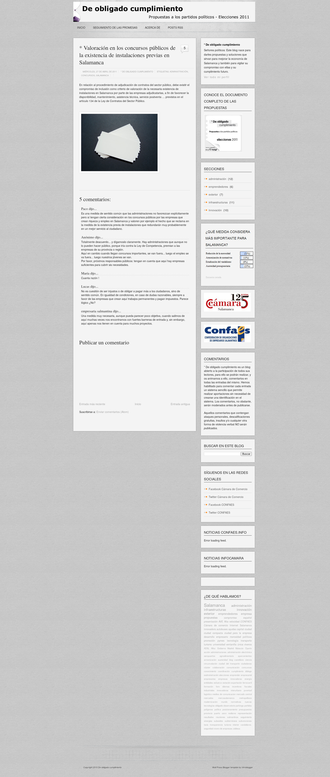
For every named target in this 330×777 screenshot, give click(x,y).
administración (179, 71)
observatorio (229, 705)
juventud (248, 690)
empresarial (246, 675)
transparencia (216, 724)
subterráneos (231, 720)
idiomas (226, 686)
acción (207, 652)
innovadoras (222, 690)
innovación (215, 210)
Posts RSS (175, 27)
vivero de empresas (223, 728)
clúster (207, 667)
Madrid (230, 648)
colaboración (218, 667)
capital (240, 629)
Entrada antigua (180, 404)
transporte (246, 640)
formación (208, 686)
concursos (88, 75)
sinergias (208, 720)
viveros (248, 644)
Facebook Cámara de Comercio (228, 489)
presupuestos (245, 709)
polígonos (208, 709)
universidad (219, 644)
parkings (240, 705)
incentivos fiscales (242, 686)
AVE (221, 621)
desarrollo (209, 637)
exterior (213, 194)
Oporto (248, 648)
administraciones (218, 652)
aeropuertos (209, 655)
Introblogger (247, 767)
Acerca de (152, 27)
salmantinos (232, 717)
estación (227, 682)
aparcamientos (245, 655)
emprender (235, 675)
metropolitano (245, 697)
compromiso (230, 617)
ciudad (248, 629)
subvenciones (245, 720)
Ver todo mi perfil (216, 77)
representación (245, 713)
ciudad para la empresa (238, 633)
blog (231, 659)
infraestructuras (218, 202)
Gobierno (221, 648)
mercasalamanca (226, 697)
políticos (247, 637)
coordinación (224, 671)
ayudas (232, 629)
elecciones (224, 675)
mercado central (244, 694)
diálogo (248, 671)
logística (208, 694)
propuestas (211, 617)
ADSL (206, 648)
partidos (248, 705)
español (247, 617)
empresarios (210, 678)
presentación (211, 621)
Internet (234, 625)
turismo (208, 644)
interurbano (236, 690)
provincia (208, 713)
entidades (208, 682)
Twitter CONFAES (219, 512)
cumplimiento (237, 671)
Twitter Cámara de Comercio (226, 497)
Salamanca (102, 75)
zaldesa (236, 728)
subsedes (218, 720)
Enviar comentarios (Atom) (112, 412)
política (217, 709)
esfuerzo (218, 682)
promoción (209, 640)
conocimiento (210, 671)
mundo (224, 701)
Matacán (239, 648)
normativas (236, 701)
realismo (232, 713)
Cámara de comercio (216, 625)
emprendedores (218, 187)
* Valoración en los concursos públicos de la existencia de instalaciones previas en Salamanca (127, 55)
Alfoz (213, 648)
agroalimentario (227, 655)
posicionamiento (229, 709)
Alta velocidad (231, 621)
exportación (236, 682)
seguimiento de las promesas (115, 27)
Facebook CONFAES (221, 505)
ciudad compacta (213, 633)
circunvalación (210, 663)
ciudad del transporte (229, 663)
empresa (246, 614)
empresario (222, 637)
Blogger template (230, 767)
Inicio (81, 27)
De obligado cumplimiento (110, 767)
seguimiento (246, 717)
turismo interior (231, 724)
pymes (221, 640)
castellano (239, 659)
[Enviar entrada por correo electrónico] (79, 186)
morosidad (235, 637)
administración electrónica (239, 652)
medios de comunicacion (224, 694)
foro (218, 686)
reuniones (220, 717)
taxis (206, 724)
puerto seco (220, 713)
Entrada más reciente (92, 404)
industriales (209, 690)
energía (248, 678)
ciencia (248, 659)
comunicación (233, 667)
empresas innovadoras (230, 678)
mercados (208, 697)
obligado (219, 705)
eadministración (211, 675)
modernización (211, 701)
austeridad (223, 659)
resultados (209, 717)
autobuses (222, 629)
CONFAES (246, 621)
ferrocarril (247, 682)
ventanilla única (234, 644)
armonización (210, 659)
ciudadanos (246, 663)
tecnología (232, 640)
